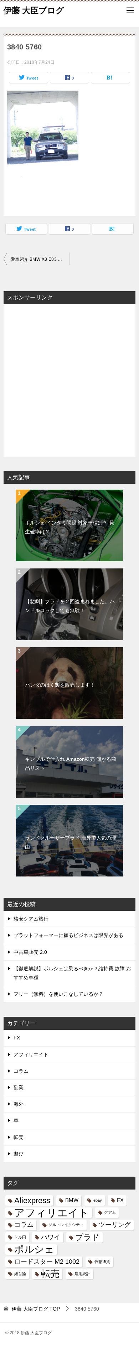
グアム (110, 1212)
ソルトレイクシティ (66, 1224)
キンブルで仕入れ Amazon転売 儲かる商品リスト (70, 763)
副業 (19, 1087)
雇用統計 (82, 1274)
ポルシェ (34, 1249)
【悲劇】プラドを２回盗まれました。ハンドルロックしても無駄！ (70, 606)
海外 (19, 1104)
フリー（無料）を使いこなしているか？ (58, 994)
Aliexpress (32, 1200)
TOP (36, 1309)
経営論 (20, 1274)
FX (17, 1038)
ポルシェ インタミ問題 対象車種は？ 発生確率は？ (69, 527)
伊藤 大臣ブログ (34, 10)
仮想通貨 (102, 1261)
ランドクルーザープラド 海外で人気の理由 (70, 842)
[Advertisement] (69, 380)
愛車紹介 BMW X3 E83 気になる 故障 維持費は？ (40, 259)
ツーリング (115, 1224)
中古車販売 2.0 (30, 952)
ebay (97, 1200)
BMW (71, 1200)
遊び (19, 1154)
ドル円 (20, 1237)
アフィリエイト (31, 1054)
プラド (87, 1237)
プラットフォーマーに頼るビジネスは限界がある (68, 935)
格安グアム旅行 (31, 919)
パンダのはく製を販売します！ (60, 685)
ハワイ (50, 1237)
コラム (21, 1071)
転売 (19, 1137)
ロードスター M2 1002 (46, 1261)
